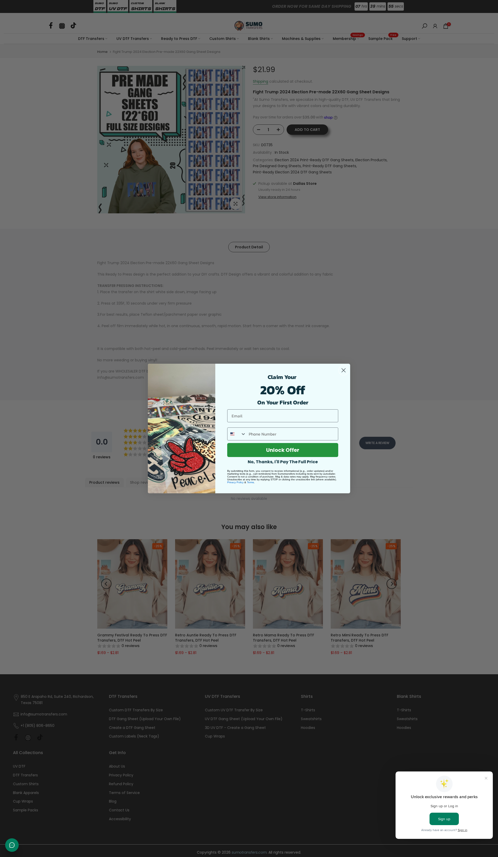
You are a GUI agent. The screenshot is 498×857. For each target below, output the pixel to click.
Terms (250, 482)
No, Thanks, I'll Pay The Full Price (283, 462)
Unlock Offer (282, 450)
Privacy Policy (235, 482)
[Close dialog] (343, 370)
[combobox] (236, 434)
